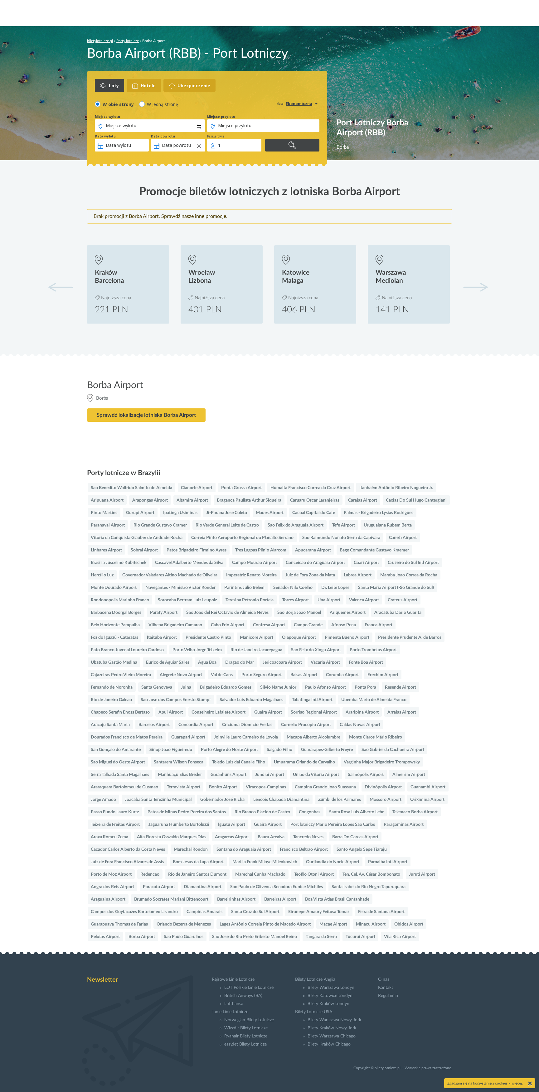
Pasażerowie (215, 136)
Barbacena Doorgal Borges (116, 612)
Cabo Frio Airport (227, 625)
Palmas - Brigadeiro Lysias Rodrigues (378, 513)
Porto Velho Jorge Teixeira (197, 650)
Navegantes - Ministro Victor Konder (180, 587)
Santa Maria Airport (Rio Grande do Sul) (396, 587)
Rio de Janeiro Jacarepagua (256, 650)
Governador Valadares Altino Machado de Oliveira (169, 575)
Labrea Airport (357, 575)
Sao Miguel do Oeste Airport (118, 762)
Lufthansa (233, 1004)
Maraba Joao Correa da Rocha (408, 575)
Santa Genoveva (156, 687)
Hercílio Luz (102, 575)
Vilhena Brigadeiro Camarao (175, 625)
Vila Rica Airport (400, 937)
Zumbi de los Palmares (339, 799)
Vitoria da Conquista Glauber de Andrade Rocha (136, 538)
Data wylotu (105, 136)
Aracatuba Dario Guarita (397, 612)
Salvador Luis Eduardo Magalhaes (251, 700)
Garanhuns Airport (228, 774)
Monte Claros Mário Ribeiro (375, 737)
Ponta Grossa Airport (241, 488)
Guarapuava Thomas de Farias (119, 924)
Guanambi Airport (427, 787)
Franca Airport (378, 625)
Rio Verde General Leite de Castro (227, 525)
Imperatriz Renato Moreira (251, 575)
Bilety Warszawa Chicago (332, 1036)
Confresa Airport (269, 625)
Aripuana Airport (107, 500)
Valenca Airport (364, 600)
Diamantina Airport (202, 887)
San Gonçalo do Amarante (116, 750)
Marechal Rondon (191, 849)
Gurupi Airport (140, 513)
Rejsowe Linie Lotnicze (233, 979)
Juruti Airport (422, 874)
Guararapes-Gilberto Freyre (327, 750)
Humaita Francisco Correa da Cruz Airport (310, 488)
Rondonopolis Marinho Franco (120, 600)
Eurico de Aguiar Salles (167, 662)
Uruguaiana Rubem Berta (388, 525)
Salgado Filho (279, 750)
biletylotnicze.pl (100, 41)
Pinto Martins (104, 513)
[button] (475, 287)
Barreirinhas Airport (236, 899)
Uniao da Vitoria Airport (316, 774)
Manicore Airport (256, 637)
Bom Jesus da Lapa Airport (198, 862)
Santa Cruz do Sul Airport (255, 912)
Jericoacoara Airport (282, 662)
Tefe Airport (343, 525)
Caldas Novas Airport (360, 725)
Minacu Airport (371, 924)
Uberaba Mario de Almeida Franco (373, 700)
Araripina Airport (362, 712)
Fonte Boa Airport (366, 662)
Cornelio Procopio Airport (306, 725)
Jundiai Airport (269, 774)
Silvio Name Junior (278, 687)
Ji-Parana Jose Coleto (226, 513)
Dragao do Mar (239, 662)
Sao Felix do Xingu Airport (316, 650)
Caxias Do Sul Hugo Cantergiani (416, 500)
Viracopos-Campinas (266, 787)
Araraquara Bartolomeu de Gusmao (124, 787)
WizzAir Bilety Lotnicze (246, 1028)
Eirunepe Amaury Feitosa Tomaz (318, 912)
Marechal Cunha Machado (260, 874)
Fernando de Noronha (112, 687)
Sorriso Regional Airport (314, 712)
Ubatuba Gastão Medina (114, 662)
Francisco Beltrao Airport (304, 849)
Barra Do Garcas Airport (355, 837)
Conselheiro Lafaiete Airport (218, 712)
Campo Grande (308, 625)
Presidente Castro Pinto (208, 637)
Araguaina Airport (108, 899)
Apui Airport (170, 712)
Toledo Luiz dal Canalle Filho (238, 762)
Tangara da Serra (321, 937)
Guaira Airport (268, 712)
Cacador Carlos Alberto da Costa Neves (128, 849)
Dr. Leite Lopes (335, 587)
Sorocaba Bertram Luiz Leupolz (187, 600)
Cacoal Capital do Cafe (313, 513)
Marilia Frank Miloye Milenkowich (264, 862)
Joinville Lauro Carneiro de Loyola (246, 737)
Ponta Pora (365, 687)
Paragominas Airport (404, 824)
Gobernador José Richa (222, 799)
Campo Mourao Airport (254, 562)
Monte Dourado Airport (114, 587)
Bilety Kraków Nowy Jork (332, 1028)
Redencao (149, 874)
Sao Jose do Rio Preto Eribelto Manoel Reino (254, 937)
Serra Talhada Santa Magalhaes (120, 774)
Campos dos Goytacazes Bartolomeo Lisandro (134, 912)
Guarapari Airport (188, 737)
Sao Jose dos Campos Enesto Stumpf (176, 700)
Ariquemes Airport (348, 612)
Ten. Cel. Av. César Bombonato (371, 874)
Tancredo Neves (308, 837)
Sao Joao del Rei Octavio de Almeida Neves (227, 612)
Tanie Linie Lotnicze (230, 1012)
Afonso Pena (343, 625)
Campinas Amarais (204, 912)
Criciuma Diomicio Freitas (247, 725)
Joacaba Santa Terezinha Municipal (158, 799)
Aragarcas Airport (232, 837)
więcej (517, 1083)
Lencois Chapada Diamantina (281, 799)
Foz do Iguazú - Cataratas (114, 637)
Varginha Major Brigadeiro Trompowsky (382, 762)
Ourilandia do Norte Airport (332, 862)
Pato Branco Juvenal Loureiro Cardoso (127, 650)
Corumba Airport (342, 675)
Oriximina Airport (427, 799)
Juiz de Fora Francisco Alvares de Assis (127, 862)
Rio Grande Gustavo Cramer (160, 525)
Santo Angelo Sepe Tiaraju (362, 849)
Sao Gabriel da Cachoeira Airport (393, 750)
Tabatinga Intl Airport (312, 700)
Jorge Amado (103, 799)
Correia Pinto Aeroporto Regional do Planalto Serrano (242, 538)
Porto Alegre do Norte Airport (229, 750)
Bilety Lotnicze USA (313, 1012)
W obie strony (118, 104)
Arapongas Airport (150, 500)
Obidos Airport (408, 924)
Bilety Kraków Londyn (328, 1004)
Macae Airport (333, 924)
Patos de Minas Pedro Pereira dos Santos (187, 812)
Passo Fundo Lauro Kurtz (115, 812)
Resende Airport (400, 687)
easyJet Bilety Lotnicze (245, 1044)
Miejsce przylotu (221, 116)
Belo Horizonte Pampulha (115, 625)
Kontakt (385, 987)
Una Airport (329, 600)
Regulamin (388, 995)
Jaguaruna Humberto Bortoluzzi (178, 824)
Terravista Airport (183, 787)
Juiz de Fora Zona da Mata (310, 575)
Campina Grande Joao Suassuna (325, 787)
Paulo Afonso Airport (325, 687)
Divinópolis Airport (383, 787)
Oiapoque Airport (299, 637)
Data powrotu (163, 136)
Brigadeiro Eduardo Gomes (225, 687)
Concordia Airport (195, 725)
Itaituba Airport (162, 637)
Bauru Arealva (271, 837)
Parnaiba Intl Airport (387, 862)
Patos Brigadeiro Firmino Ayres (196, 550)
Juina (186, 687)
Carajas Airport (362, 500)
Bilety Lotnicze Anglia (315, 979)
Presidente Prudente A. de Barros (409, 637)
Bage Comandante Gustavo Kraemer (374, 550)
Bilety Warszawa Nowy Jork (334, 1020)
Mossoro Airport (385, 799)
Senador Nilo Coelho (293, 587)
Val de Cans (222, 675)
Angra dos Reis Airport (112, 887)
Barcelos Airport (154, 725)
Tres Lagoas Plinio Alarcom (260, 550)
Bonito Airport (223, 787)
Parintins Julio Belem (244, 587)
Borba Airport (142, 937)
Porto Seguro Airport (261, 675)
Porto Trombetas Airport (373, 650)
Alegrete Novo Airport (181, 675)
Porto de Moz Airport (111, 874)
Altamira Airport (192, 500)
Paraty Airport (163, 612)
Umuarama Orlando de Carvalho (304, 762)
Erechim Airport (382, 675)
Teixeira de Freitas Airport (115, 824)
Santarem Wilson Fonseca (178, 762)
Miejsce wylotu (107, 116)
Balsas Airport (303, 675)
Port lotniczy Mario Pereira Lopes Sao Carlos (332, 824)
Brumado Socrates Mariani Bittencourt (171, 899)
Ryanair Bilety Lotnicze (245, 1036)
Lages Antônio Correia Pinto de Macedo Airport (265, 924)
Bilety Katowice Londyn (330, 995)
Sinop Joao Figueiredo (170, 750)
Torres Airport (295, 600)
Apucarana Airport (313, 550)
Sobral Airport (144, 550)
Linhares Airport (106, 550)
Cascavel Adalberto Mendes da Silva (189, 562)
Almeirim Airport (408, 774)
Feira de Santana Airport (381, 912)
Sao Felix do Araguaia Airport (295, 525)
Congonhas (309, 812)
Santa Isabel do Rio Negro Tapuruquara (368, 887)
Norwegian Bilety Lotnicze (249, 1020)
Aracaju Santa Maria (110, 725)
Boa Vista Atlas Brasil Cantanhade (337, 899)
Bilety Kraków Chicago (329, 1044)
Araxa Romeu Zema (109, 837)
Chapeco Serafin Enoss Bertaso (120, 712)
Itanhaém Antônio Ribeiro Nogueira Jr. (396, 488)
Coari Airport (366, 562)
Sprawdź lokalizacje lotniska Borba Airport (146, 415)
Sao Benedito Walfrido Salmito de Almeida (131, 488)
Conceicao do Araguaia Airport (315, 562)
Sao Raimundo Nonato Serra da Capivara (341, 538)
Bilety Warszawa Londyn (331, 987)
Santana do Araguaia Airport (243, 849)
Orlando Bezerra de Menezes (184, 924)
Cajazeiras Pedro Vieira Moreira (121, 675)
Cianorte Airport (196, 488)
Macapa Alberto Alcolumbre (313, 737)
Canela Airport (403, 538)
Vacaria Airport (325, 662)
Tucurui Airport (360, 937)
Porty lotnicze (127, 41)
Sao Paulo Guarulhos (183, 937)
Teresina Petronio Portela (250, 600)
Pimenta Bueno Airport (347, 637)
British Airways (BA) (243, 995)
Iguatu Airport (231, 824)
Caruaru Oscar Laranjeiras (314, 500)
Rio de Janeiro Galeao (111, 700)
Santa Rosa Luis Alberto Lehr (356, 812)
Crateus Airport (402, 600)
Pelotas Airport (105, 937)
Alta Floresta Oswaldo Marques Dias (171, 837)
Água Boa (207, 662)
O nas (383, 979)
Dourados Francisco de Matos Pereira (127, 737)
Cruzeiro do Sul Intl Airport (413, 562)
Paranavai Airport (108, 525)
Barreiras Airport (280, 899)
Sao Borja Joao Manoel (299, 612)
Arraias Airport (401, 712)
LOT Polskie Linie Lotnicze (249, 987)
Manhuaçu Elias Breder (180, 774)
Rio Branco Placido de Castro (262, 812)
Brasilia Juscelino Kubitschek (118, 562)
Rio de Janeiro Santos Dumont (197, 874)
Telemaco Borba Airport (415, 812)
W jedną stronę (162, 104)
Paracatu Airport (159, 887)
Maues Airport (270, 513)
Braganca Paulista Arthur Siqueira (249, 500)
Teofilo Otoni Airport (314, 874)
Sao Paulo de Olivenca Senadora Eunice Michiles (276, 887)
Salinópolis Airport (366, 774)
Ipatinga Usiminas (180, 513)
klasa (280, 103)
